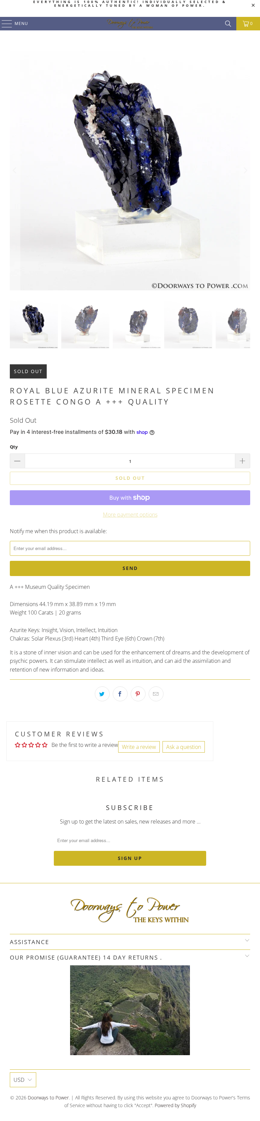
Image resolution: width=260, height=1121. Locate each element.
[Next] (245, 170)
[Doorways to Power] (130, 23)
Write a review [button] (139, 747)
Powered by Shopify (175, 1105)
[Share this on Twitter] (102, 693)
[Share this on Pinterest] (138, 693)
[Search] (228, 23)
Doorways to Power (48, 1097)
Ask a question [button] (183, 747)
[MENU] (3, 23)
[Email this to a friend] (156, 693)
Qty (14, 447)
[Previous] (14, 170)
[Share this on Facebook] (120, 693)
